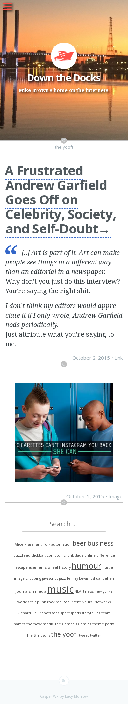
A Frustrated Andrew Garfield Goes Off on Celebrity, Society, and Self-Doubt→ (60, 199)
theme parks (103, 624)
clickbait (38, 555)
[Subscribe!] (64, 681)
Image (115, 496)
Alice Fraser (25, 544)
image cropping (27, 578)
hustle (107, 567)
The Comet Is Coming (73, 624)
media (40, 591)
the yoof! (64, 634)
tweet (84, 635)
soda (56, 613)
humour (86, 565)
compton (55, 555)
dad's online (85, 555)
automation (61, 544)
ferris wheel (47, 567)
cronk (69, 555)
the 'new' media (40, 624)
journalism (25, 591)
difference (105, 555)
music (60, 589)
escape (21, 567)
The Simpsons (38, 635)
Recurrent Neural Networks (87, 602)
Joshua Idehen (101, 578)
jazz (62, 578)
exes (32, 567)
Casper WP (49, 696)
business (100, 543)
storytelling (91, 613)
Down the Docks (63, 77)
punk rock (46, 602)
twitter (95, 635)
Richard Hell (28, 613)
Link (118, 357)
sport (65, 613)
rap (59, 602)
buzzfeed (21, 555)
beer (79, 543)
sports (76, 613)
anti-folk (43, 544)
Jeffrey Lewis (77, 578)
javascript (50, 578)
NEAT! (79, 591)
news (89, 591)
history (65, 567)
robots (45, 613)
